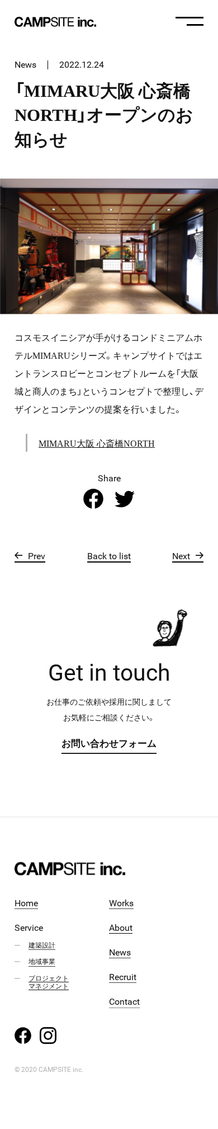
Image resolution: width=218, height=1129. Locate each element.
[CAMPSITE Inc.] (55, 22)
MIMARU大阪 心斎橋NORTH (97, 442)
